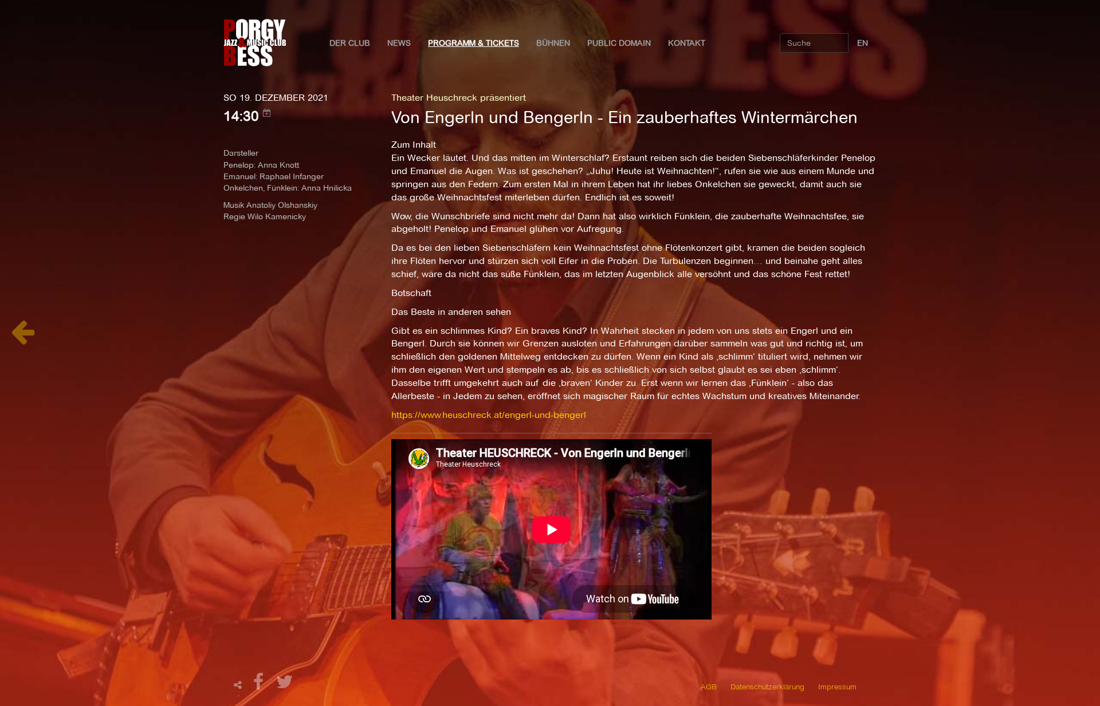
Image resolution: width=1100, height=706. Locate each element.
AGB (709, 686)
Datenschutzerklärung (767, 686)
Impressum (837, 686)
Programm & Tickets (473, 43)
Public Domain (619, 43)
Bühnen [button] (553, 43)
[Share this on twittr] (285, 685)
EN (862, 43)
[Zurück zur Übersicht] (22, 338)
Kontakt (686, 43)
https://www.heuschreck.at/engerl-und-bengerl (488, 414)
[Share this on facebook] (260, 685)
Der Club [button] (349, 43)
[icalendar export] (267, 113)
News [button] (399, 43)
